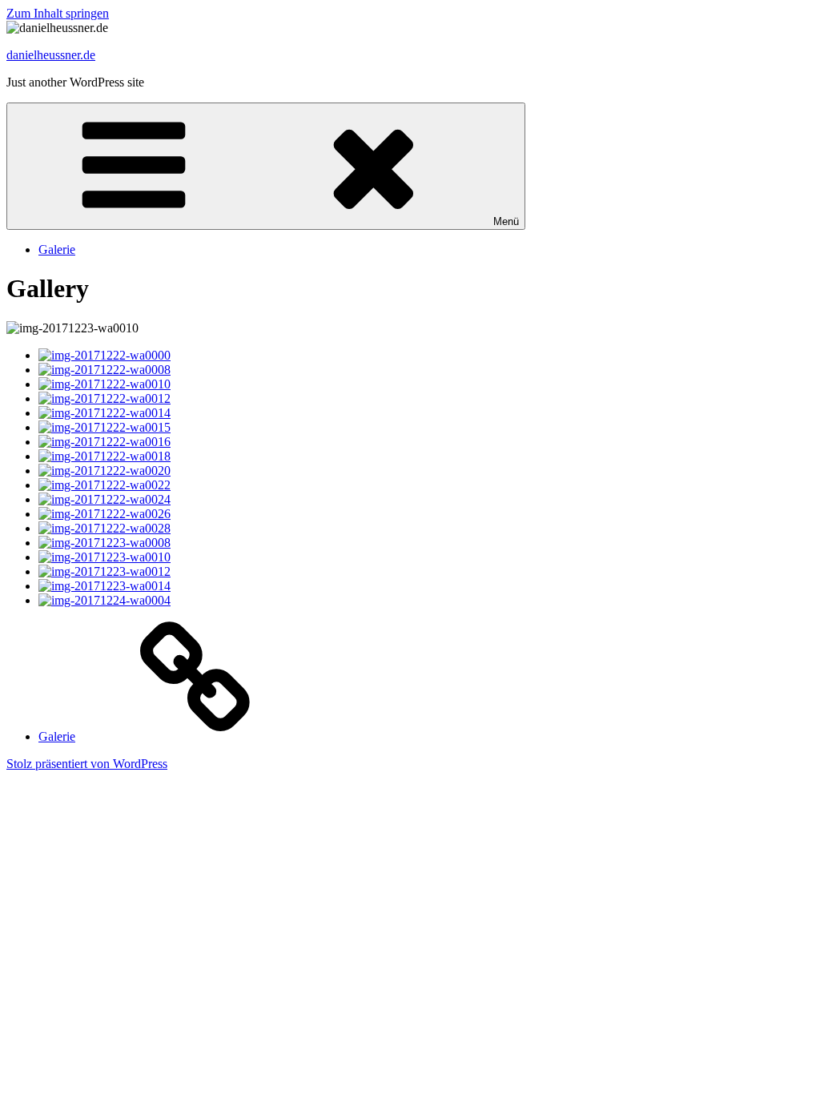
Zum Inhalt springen (57, 13)
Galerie (56, 249)
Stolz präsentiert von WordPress (86, 763)
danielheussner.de (50, 55)
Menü (506, 221)
